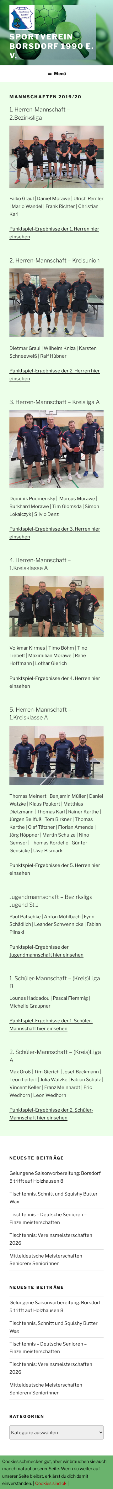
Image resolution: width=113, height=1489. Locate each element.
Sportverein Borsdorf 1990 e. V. (51, 46)
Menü (60, 73)
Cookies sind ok (51, 1483)
